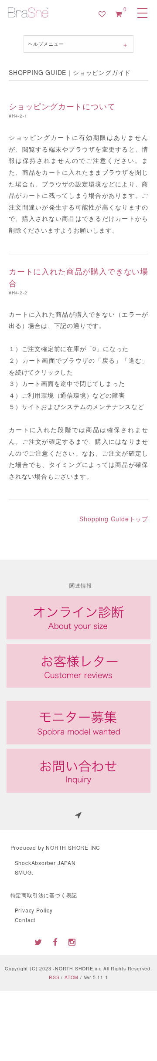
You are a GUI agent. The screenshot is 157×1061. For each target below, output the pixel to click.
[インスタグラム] (72, 941)
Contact (25, 919)
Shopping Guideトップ (113, 518)
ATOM (71, 977)
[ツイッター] (38, 941)
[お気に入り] (102, 14)
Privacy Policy (34, 910)
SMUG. (24, 872)
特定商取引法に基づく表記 (44, 895)
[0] (118, 14)
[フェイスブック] (55, 941)
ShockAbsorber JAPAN (45, 862)
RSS (54, 977)
